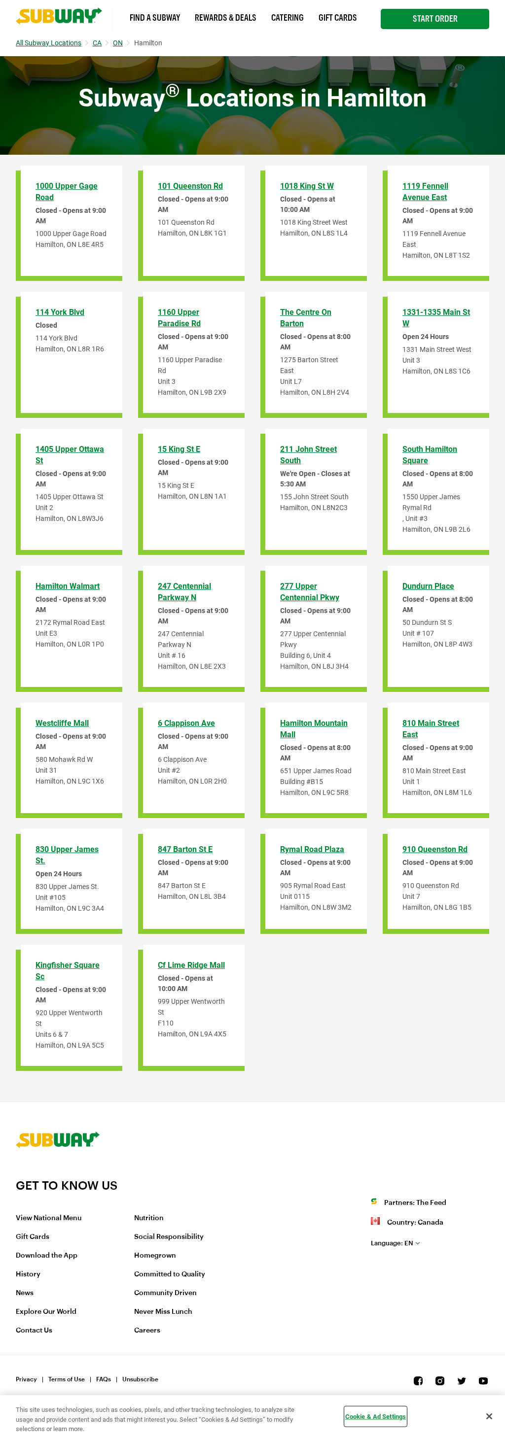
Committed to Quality (169, 1274)
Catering (287, 17)
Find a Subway (155, 17)
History (28, 1274)
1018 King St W (307, 186)
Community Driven (165, 1293)
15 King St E (179, 449)
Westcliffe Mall (62, 723)
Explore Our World (46, 1311)
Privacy (26, 1379)
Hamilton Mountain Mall (314, 729)
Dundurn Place (428, 586)
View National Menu (48, 1218)
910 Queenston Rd (435, 849)
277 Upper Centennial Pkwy (309, 592)
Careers (147, 1330)
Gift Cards (338, 17)
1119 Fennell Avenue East (425, 191)
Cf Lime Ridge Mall (191, 965)
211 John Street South (308, 455)
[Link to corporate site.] (58, 1172)
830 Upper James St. (67, 855)
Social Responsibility (169, 1236)
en (392, 1243)
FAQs (103, 1379)
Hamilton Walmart (68, 586)
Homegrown (155, 1255)
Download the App (46, 1255)
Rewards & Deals (225, 17)
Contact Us (34, 1330)
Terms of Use (66, 1379)
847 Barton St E (185, 849)
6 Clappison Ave (186, 723)
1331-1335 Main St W (436, 318)
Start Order (435, 18)
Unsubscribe (140, 1379)
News (25, 1293)
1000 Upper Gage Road (67, 191)
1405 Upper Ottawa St (70, 455)
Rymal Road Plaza (312, 849)
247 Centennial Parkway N (184, 592)
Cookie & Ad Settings (375, 1416)
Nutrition (149, 1218)
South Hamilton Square (429, 455)
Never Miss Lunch (163, 1311)
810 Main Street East (430, 729)
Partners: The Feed (415, 1202)
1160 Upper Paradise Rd (179, 318)
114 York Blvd (60, 312)
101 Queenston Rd (190, 186)
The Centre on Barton (305, 318)
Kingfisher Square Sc (68, 970)
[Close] (489, 1416)
